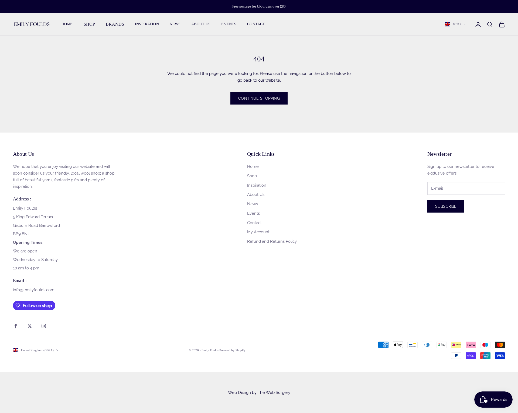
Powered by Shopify (232, 350)
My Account (258, 232)
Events (228, 24)
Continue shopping (259, 98)
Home (67, 24)
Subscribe (445, 206)
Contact (256, 24)
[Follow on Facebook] (15, 326)
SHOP (89, 24)
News (175, 24)
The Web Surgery (274, 392)
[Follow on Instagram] (43, 326)
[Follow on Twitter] (29, 326)
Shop (252, 175)
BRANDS (115, 24)
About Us (200, 24)
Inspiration (147, 24)
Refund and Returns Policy (272, 241)
